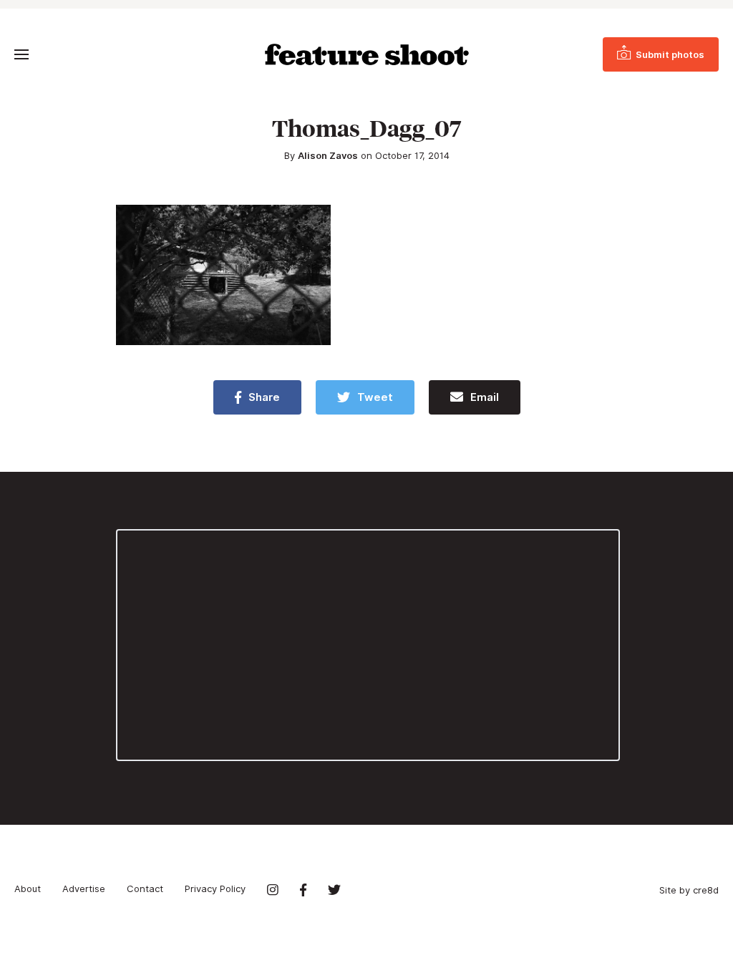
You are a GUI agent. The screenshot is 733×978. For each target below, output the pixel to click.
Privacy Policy (215, 888)
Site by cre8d (689, 890)
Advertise (83, 888)
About (27, 888)
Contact (145, 888)
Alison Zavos (328, 155)
